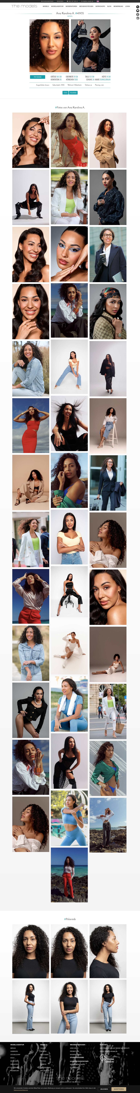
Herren (43, 1051)
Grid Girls (74, 1048)
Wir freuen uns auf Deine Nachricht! (114, 1048)
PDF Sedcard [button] (37, 77)
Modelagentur (57, 6)
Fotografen (75, 1068)
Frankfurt (14, 1070)
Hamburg (14, 1051)
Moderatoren (71, 6)
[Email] (137, 10)
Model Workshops (77, 1064)
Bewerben (60, 1)
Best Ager (44, 1054)
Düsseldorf (15, 1054)
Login (127, 6)
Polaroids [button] (73, 93)
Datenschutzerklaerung (21, 1090)
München (14, 1061)
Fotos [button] (65, 93)
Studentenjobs (77, 1057)
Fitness (43, 1064)
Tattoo (43, 1061)
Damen (43, 1048)
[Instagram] (137, 19)
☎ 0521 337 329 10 (72, 1)
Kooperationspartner (79, 1061)
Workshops (100, 6)
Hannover (14, 1064)
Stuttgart (14, 1067)
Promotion (74, 1051)
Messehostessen (86, 6)
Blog (109, 6)
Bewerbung (118, 6)
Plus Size (44, 1058)
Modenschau (45, 1067)
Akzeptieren (119, 1089)
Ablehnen (104, 1089)
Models (46, 6)
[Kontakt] (137, 6)
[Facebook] (137, 15)
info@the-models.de (111, 1051)
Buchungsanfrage (47, 1)
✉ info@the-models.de (87, 1)
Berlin (13, 1048)
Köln (12, 1058)
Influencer (44, 1070)
